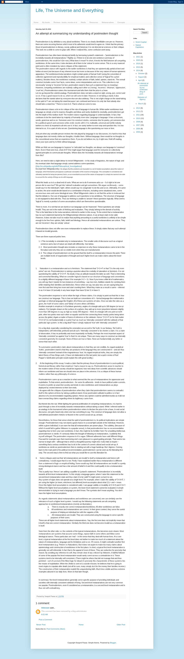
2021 (138, 57)
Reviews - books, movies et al (65, 22)
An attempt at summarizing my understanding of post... (143, 88)
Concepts (121, 22)
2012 (138, 111)
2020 (138, 60)
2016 (138, 64)
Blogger (113, 643)
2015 (138, 67)
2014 (138, 70)
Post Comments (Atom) (56, 629)
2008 (138, 122)
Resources (93, 22)
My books (46, 22)
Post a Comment (45, 620)
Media (83, 22)
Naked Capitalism (140, 46)
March (141, 104)
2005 (138, 132)
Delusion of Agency (142, 98)
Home (36, 22)
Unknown (45, 608)
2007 (138, 125)
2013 (138, 108)
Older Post (121, 625)
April (140, 80)
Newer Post (40, 625)
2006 (138, 129)
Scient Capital (141, 42)
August (141, 77)
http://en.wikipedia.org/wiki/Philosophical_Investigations (58, 166)
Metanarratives (108, 22)
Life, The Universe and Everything (69, 10)
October (141, 73)
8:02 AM (44, 614)
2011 (138, 115)
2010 (138, 118)
